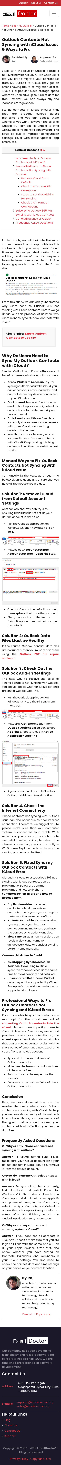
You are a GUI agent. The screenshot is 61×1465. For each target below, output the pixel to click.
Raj (13, 61)
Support (23, 3)
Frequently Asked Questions (34, 223)
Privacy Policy (19, 1459)
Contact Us (51, 3)
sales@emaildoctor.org (33, 1406)
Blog (7, 1420)
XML (48, 1459)
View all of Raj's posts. (36, 1314)
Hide (42, 150)
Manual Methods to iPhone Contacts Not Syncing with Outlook (33, 170)
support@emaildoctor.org (35, 1402)
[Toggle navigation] (54, 13)
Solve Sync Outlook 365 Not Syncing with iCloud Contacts (35, 213)
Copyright (37, 1459)
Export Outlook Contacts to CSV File (26, 336)
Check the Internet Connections (34, 205)
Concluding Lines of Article (33, 219)
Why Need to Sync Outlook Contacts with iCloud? (33, 160)
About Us (36, 3)
